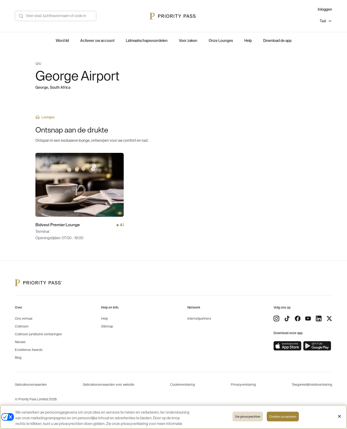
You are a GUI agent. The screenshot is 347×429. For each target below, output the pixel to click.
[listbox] (326, 21)
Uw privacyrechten (247, 416)
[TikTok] (287, 318)
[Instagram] (276, 318)
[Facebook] (297, 318)
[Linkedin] (319, 318)
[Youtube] (308, 318)
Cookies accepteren (282, 416)
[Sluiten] (339, 416)
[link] (287, 346)
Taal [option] (323, 21)
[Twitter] (329, 318)
